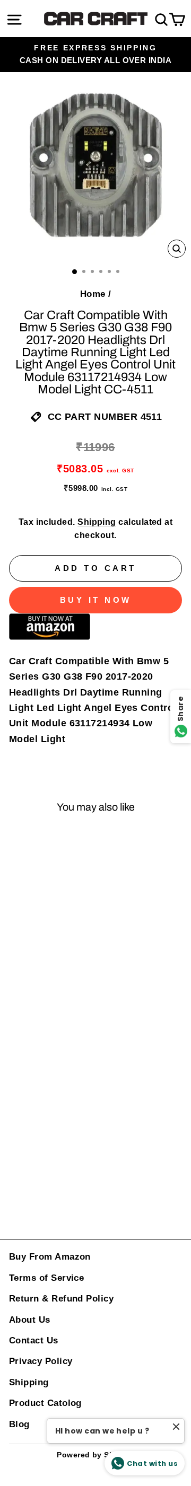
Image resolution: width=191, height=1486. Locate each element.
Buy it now (96, 599)
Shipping (96, 521)
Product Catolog (45, 1403)
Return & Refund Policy (61, 1299)
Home (93, 294)
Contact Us (33, 1340)
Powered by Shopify (95, 1454)
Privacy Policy (40, 1361)
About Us (29, 1320)
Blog (19, 1424)
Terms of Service (46, 1278)
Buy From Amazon (50, 1257)
